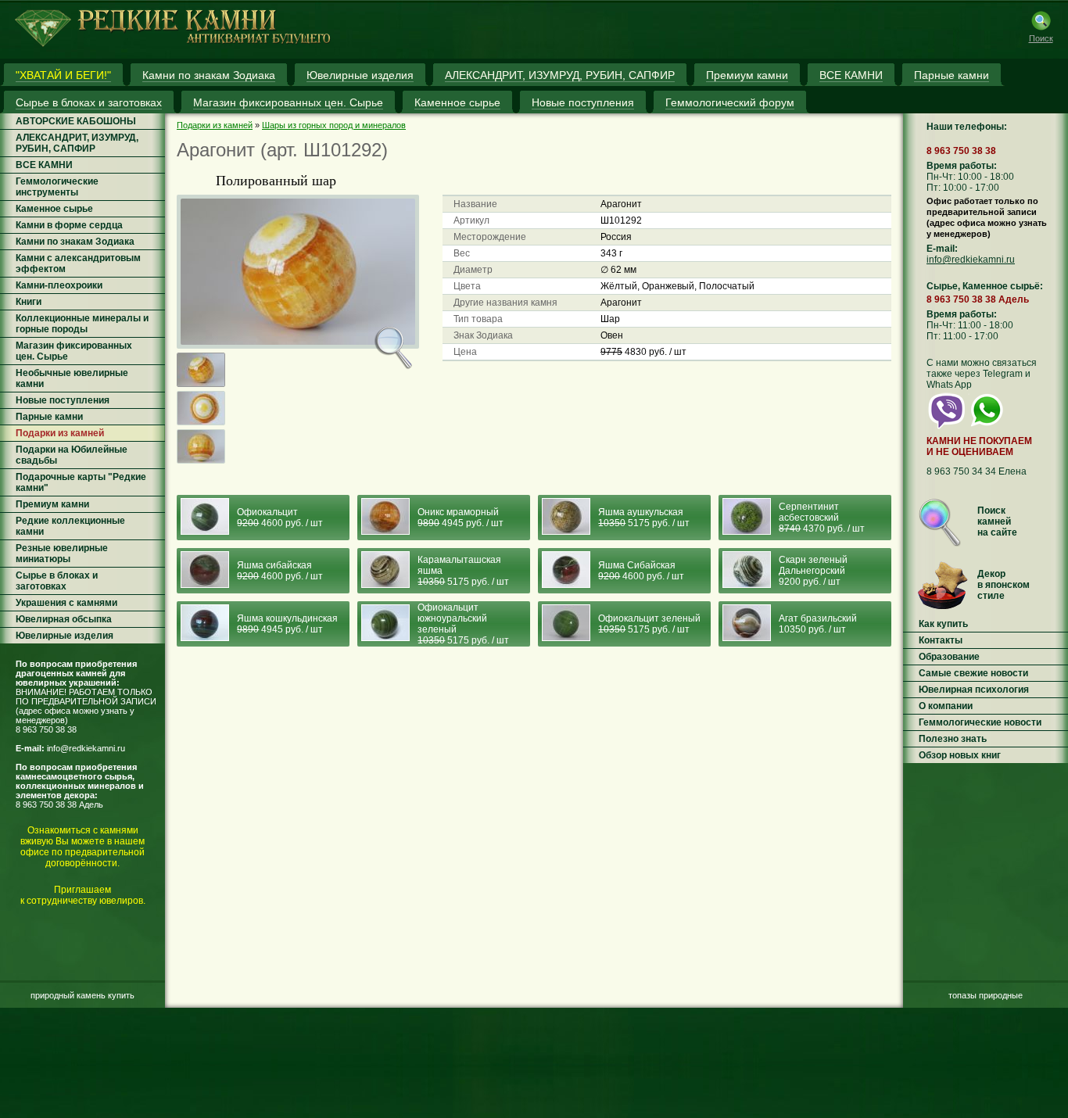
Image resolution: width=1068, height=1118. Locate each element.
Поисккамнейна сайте (997, 521)
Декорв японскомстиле (1003, 584)
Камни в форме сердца (69, 225)
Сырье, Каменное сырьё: (984, 286)
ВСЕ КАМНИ (44, 164)
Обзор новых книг (960, 755)
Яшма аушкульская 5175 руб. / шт (644, 518)
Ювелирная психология (974, 689)
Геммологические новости (980, 722)
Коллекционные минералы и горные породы (82, 324)
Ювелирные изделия (64, 635)
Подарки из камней (60, 433)
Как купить (943, 623)
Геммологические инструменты (57, 187)
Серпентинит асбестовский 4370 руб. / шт (822, 517)
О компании (946, 706)
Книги (28, 301)
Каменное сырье (54, 208)
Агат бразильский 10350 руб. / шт (818, 624)
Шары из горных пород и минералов (334, 125)
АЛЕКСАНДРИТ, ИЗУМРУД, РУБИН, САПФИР (77, 143)
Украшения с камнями (66, 602)
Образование (949, 656)
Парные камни (49, 416)
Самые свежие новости (973, 673)
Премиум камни (52, 504)
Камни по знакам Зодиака (75, 241)
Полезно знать (953, 738)
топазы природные (985, 995)
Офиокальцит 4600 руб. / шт (280, 518)
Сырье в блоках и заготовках (57, 581)
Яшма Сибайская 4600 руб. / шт (641, 571)
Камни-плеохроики (59, 285)
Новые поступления (62, 400)
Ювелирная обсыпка (64, 619)
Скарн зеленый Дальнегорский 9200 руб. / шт (813, 570)
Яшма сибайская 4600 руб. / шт (280, 571)
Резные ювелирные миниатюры (62, 553)
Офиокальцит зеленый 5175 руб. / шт (649, 624)
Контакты (940, 640)
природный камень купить (82, 995)
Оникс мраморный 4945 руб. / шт (461, 518)
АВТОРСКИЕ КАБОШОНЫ (76, 121)
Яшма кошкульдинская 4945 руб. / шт (287, 624)
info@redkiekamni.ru (86, 748)
